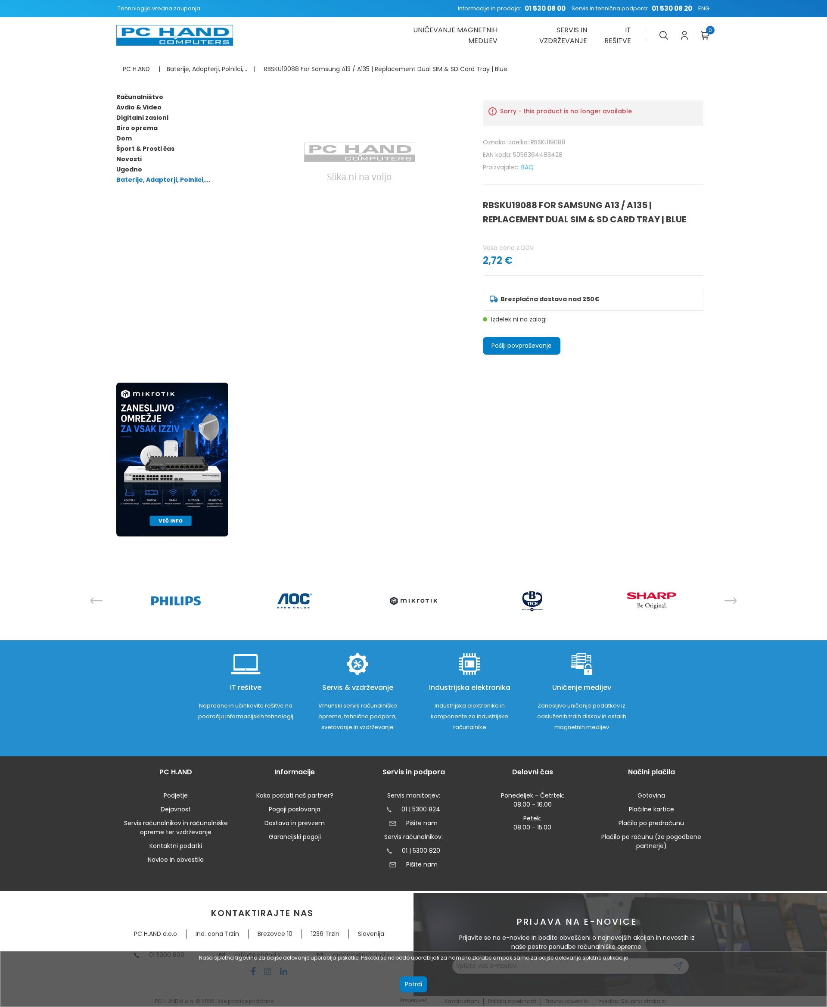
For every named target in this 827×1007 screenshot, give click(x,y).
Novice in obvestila (176, 859)
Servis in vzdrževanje (563, 35)
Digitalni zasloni (142, 117)
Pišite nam (421, 823)
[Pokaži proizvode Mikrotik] (413, 601)
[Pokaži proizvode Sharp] (651, 600)
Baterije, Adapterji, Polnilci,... (163, 179)
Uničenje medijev (581, 687)
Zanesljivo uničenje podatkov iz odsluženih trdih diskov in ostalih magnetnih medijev (581, 716)
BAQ (527, 167)
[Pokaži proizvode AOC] (295, 600)
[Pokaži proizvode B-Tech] (532, 600)
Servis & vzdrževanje (357, 687)
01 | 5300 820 (421, 850)
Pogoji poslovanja (294, 809)
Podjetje (176, 795)
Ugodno (129, 169)
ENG (703, 8)
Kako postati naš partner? (294, 795)
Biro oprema (137, 128)
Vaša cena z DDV (508, 247)
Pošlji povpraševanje (521, 345)
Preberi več (413, 1000)
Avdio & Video (139, 107)
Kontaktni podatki (175, 846)
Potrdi (413, 984)
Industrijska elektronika (469, 687)
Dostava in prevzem (294, 823)
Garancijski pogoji (295, 836)
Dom (124, 138)
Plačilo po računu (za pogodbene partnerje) (651, 841)
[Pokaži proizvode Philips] (176, 600)
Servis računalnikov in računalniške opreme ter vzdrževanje (176, 827)
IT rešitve (617, 35)
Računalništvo (139, 97)
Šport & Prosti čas (145, 148)
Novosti (129, 159)
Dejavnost (176, 809)
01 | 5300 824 (420, 809)
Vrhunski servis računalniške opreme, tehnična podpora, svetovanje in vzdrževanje (357, 716)
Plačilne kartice (651, 809)
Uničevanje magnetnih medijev (455, 35)
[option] (175, 600)
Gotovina (651, 795)
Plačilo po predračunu (651, 823)
